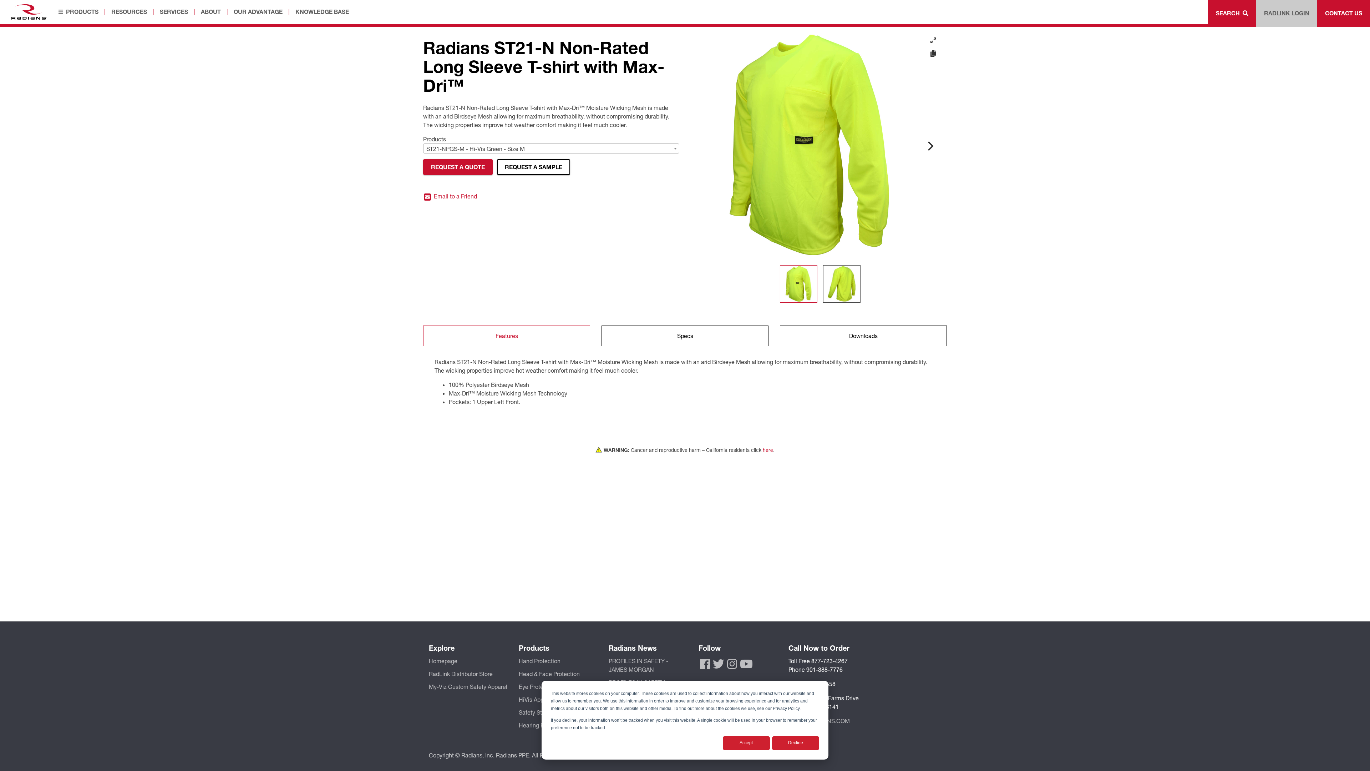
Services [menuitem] (174, 11)
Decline (795, 742)
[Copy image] (933, 54)
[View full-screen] (933, 40)
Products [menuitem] (82, 11)
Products (434, 139)
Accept (746, 742)
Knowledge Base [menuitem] (322, 11)
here (768, 450)
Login (1286, 13)
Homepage (443, 660)
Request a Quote (458, 166)
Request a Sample (533, 166)
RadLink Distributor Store (461, 673)
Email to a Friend (454, 196)
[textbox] (551, 149)
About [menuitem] (211, 11)
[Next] (930, 146)
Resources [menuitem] (129, 11)
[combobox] (551, 148)
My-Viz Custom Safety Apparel (468, 686)
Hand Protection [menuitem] (539, 660)
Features (507, 335)
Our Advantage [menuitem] (258, 11)
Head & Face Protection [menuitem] (549, 673)
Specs (685, 335)
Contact (1343, 13)
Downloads (863, 335)
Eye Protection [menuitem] (537, 686)
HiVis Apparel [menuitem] (536, 699)
